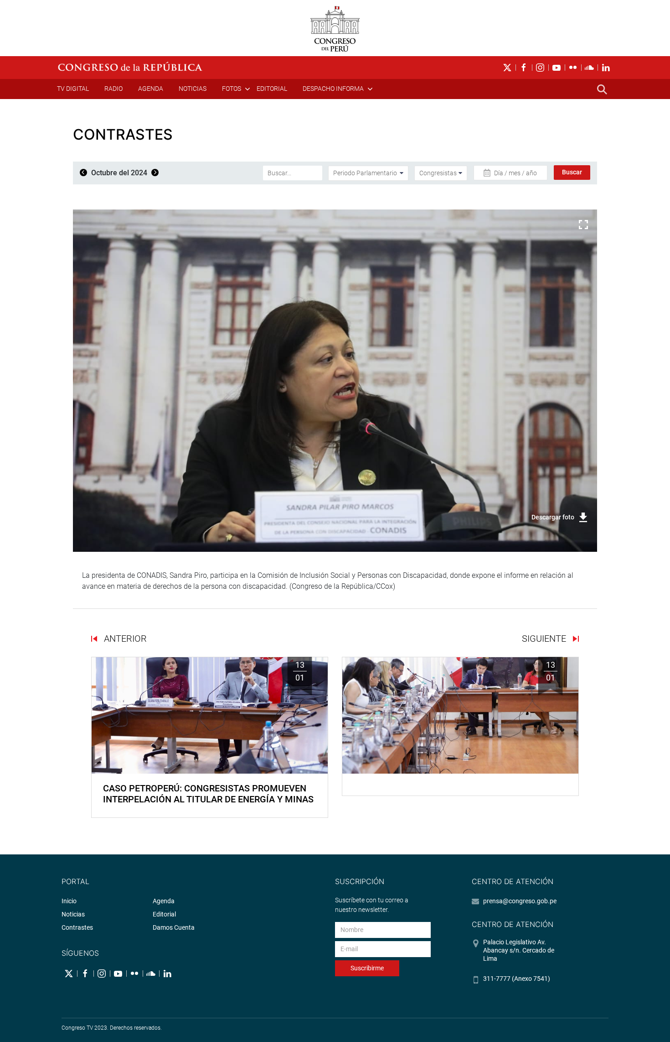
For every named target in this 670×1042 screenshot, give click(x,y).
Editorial (272, 88)
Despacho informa (333, 88)
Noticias (192, 88)
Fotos (231, 88)
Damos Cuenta (174, 927)
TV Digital (73, 88)
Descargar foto (552, 517)
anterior (124, 638)
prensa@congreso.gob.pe (520, 901)
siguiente (545, 638)
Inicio (69, 901)
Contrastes (77, 927)
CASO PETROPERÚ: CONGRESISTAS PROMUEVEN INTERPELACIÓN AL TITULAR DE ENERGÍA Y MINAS (208, 794)
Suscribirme (367, 968)
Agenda (150, 88)
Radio (113, 88)
